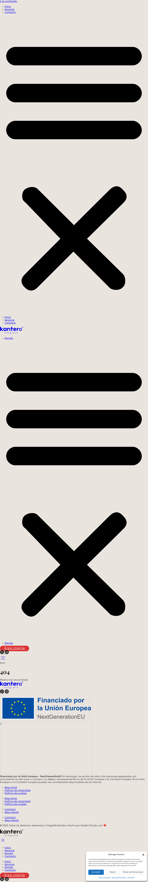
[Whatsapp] (2, 653)
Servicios (9, 9)
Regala (9, 338)
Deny (113, 872)
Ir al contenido (8, 1)
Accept (96, 872)
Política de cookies (105, 877)
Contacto (10, 12)
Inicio (8, 6)
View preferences (133, 872)
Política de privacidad (119, 877)
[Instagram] (7, 653)
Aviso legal (130, 877)
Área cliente (12, 812)
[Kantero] (11, 333)
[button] (143, 855)
